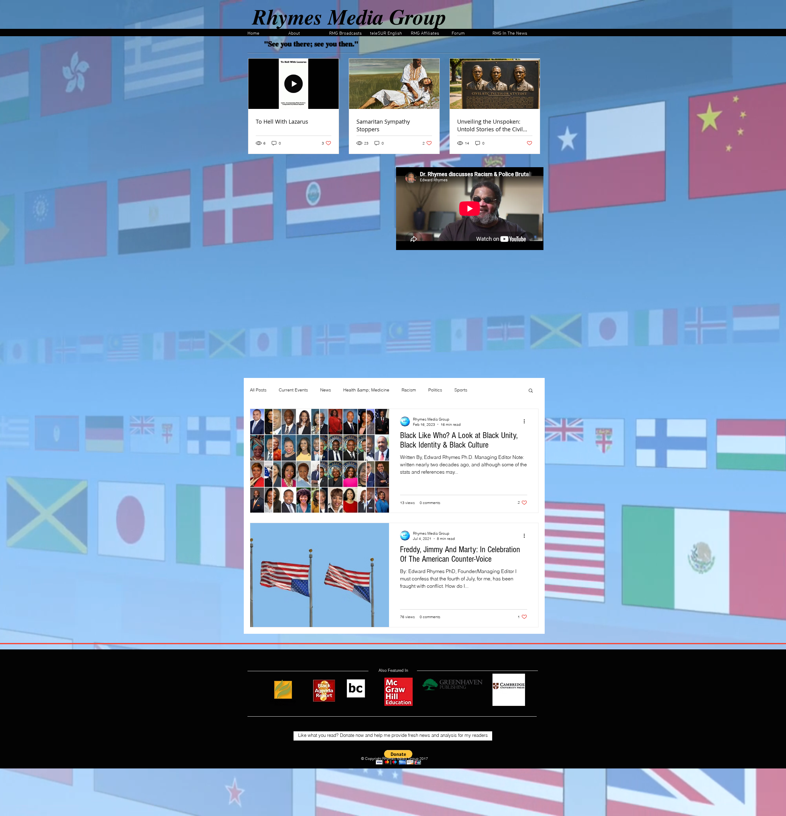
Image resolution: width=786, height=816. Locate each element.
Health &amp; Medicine (366, 390)
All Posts (258, 390)
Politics (435, 390)
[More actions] (526, 421)
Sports (460, 390)
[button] (531, 391)
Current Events (293, 390)
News (325, 390)
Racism (409, 390)
